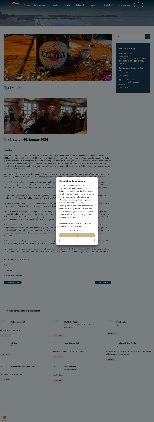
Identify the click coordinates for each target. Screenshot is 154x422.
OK (77, 235)
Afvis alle (77, 241)
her (81, 226)
